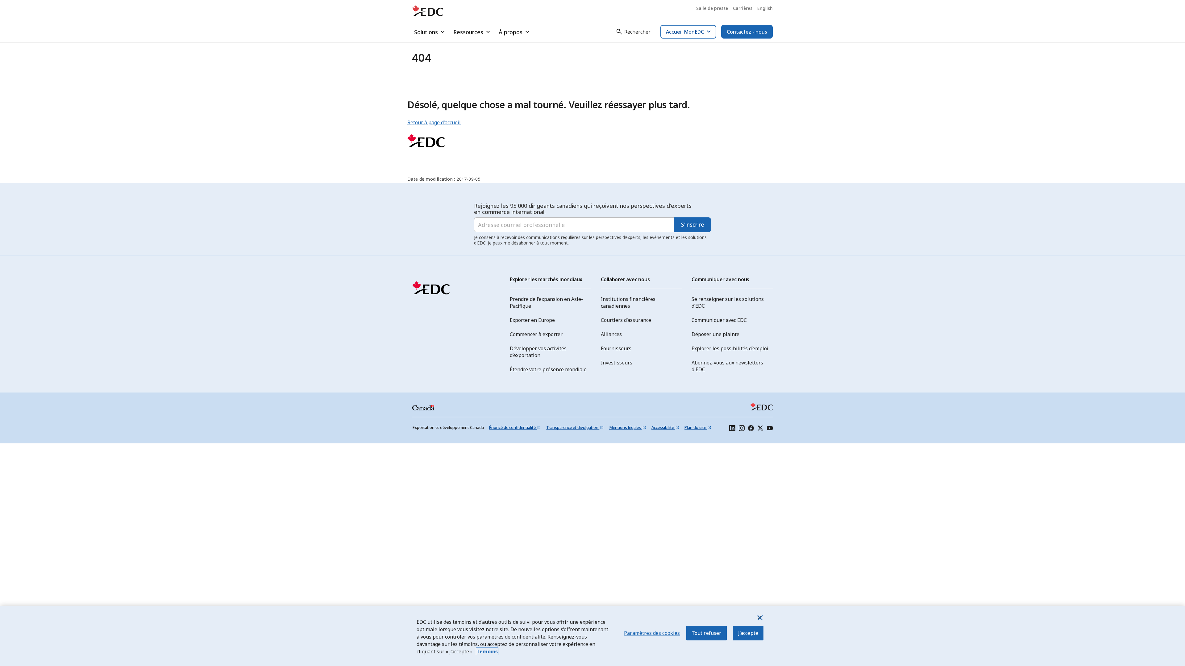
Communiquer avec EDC (719, 320)
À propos (510, 32)
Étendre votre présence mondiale (548, 369)
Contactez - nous (747, 31)
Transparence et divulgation (572, 427)
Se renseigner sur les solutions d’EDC (728, 302)
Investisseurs (616, 362)
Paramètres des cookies (652, 633)
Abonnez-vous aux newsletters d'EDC (727, 366)
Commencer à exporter (536, 334)
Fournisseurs (616, 348)
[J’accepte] (759, 617)
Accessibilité (663, 427)
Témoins (487, 651)
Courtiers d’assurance (626, 320)
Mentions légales (625, 427)
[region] (592, 636)
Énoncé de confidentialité (513, 427)
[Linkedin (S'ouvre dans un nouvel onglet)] (732, 429)
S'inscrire (692, 224)
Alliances (611, 334)
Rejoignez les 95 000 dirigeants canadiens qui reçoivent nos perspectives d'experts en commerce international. (583, 209)
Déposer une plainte (715, 334)
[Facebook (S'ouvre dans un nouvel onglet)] (751, 429)
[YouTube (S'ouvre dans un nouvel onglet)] (770, 429)
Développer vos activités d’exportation (538, 352)
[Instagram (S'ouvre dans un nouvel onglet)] (742, 429)
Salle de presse (712, 8)
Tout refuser (706, 633)
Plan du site (695, 427)
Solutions (426, 32)
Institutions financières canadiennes (628, 302)
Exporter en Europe (532, 320)
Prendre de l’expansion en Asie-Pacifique (546, 302)
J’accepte (748, 633)
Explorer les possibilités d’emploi (730, 348)
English (765, 8)
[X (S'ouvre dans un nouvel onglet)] (760, 429)
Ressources (468, 32)
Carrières (742, 8)
